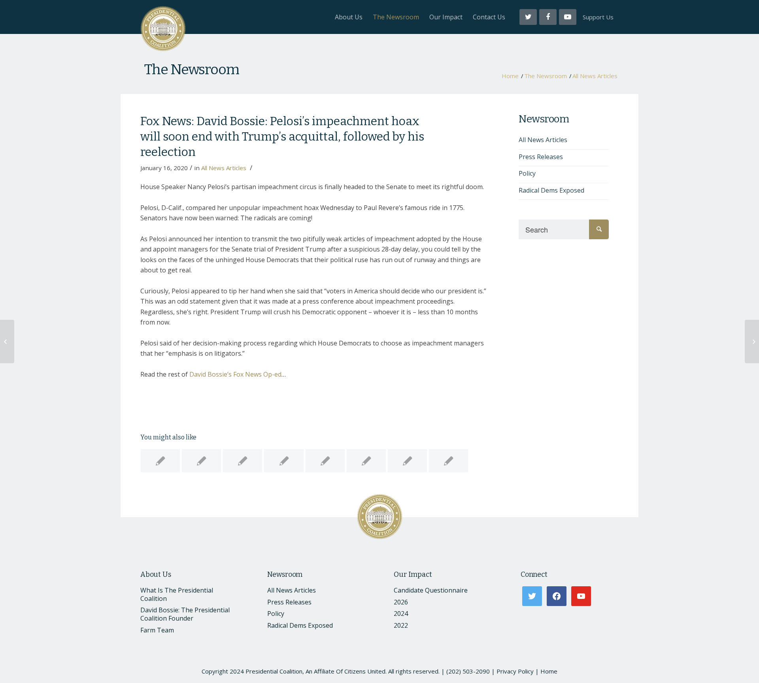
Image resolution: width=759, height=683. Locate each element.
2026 (401, 602)
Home (510, 76)
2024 (401, 613)
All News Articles (594, 76)
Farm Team (157, 630)
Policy (527, 173)
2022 (401, 625)
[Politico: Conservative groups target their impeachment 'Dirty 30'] (242, 461)
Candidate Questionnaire (431, 590)
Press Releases (541, 156)
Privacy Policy (515, 671)
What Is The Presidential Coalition (176, 594)
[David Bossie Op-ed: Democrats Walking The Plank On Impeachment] (284, 461)
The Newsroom (191, 69)
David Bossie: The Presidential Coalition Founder (185, 614)
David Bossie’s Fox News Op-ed (235, 374)
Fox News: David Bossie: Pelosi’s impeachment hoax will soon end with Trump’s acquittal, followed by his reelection (282, 136)
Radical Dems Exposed (551, 190)
